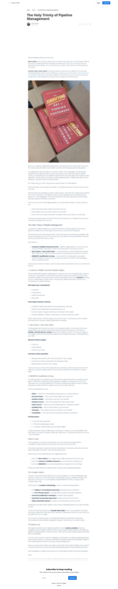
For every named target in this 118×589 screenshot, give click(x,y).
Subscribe (72, 578)
